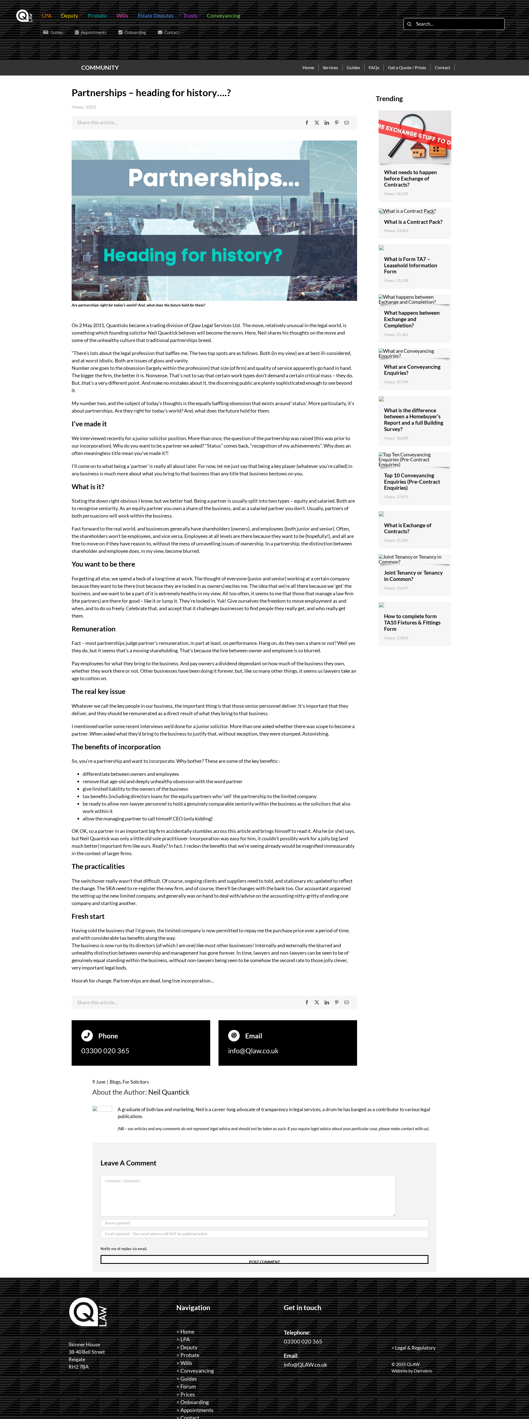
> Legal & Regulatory (414, 1348)
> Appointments (194, 1410)
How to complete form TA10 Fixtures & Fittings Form (412, 622)
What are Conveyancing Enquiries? (412, 369)
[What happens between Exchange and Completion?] (415, 297)
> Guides (186, 1378)
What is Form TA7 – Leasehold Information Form (410, 265)
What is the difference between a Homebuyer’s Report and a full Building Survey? (413, 419)
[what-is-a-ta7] (381, 247)
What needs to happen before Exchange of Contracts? (410, 178)
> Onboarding (192, 1402)
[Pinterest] (337, 122)
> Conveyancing (195, 1370)
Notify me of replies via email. (124, 1248)
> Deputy (187, 1347)
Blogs (115, 1082)
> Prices (185, 1394)
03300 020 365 (105, 1050)
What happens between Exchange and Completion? (412, 319)
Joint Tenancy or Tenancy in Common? (413, 575)
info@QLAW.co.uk (305, 1364)
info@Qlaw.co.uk (253, 1050)
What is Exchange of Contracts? (407, 528)
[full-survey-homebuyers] (381, 399)
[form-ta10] (381, 605)
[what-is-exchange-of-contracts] (381, 514)
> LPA (183, 1339)
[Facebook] (307, 122)
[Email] (347, 122)
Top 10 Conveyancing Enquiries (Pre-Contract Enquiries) (412, 481)
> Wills (184, 1363)
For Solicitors (136, 1082)
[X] (317, 122)
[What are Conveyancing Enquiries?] (415, 351)
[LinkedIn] (327, 122)
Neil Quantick (169, 1092)
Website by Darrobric (412, 1370)
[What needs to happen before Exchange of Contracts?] (415, 113)
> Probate (187, 1355)
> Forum (186, 1386)
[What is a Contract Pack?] (407, 211)
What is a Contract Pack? (413, 222)
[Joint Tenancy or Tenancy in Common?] (415, 557)
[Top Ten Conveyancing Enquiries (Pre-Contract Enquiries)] (415, 454)
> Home (185, 1331)
